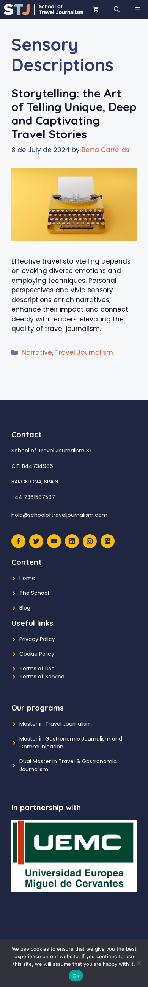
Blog (24, 607)
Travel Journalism (84, 352)
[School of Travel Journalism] (43, 9)
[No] (138, 963)
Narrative (37, 352)
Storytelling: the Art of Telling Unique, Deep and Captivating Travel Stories (74, 113)
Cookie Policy (36, 654)
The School (34, 593)
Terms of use (37, 668)
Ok (75, 976)
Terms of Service (42, 676)
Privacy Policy (37, 639)
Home (27, 578)
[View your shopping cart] (95, 9)
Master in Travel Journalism (55, 724)
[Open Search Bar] (116, 9)
